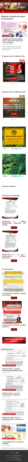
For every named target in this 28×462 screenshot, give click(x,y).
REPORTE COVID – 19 (14, 110)
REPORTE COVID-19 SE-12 (14, 74)
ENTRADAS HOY (7, 349)
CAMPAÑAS (5, 35)
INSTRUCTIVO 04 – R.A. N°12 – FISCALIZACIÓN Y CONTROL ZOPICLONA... (14, 256)
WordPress (18, 459)
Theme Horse (16, 457)
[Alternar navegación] (3, 11)
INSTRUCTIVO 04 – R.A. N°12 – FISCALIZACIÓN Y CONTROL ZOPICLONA (11, 395)
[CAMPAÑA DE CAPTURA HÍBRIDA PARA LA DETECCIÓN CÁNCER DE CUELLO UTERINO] (14, 29)
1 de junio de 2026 (6, 445)
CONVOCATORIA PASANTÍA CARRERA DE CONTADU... (14, 294)
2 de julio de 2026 (6, 372)
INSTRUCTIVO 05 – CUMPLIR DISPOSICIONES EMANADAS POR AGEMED (14, 223)
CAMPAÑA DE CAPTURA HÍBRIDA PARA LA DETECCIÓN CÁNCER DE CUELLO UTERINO (12, 40)
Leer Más (14, 78)
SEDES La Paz (12, 365)
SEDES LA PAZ (17, 455)
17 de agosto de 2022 (7, 44)
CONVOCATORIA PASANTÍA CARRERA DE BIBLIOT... (14, 326)
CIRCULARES (5, 365)
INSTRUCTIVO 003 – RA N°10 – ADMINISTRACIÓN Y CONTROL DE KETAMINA (12, 419)
